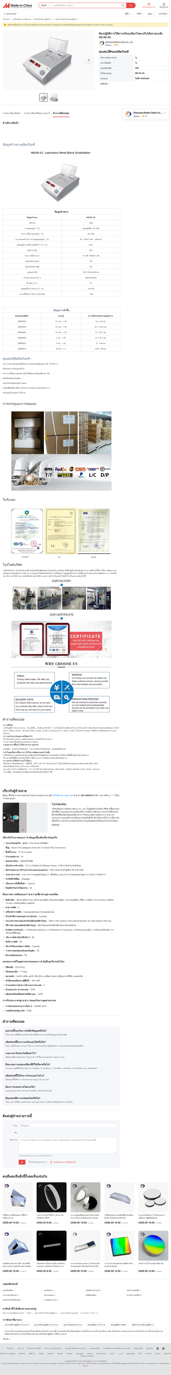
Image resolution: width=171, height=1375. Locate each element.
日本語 (41, 1353)
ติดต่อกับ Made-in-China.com (75, 1348)
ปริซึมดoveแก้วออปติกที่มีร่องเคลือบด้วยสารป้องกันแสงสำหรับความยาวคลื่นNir (118, 1218)
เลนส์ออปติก (8, 1290)
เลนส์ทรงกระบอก (93, 1290)
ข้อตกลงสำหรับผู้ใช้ (34, 1348)
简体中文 (22, 1353)
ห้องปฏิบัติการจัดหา (119, 1324)
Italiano (90, 1353)
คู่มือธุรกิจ (149, 1348)
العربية (120, 1353)
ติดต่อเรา (91, 25)
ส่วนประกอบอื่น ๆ (134, 1295)
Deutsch (70, 1353)
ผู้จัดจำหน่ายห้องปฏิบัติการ (143, 1324)
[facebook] (158, 1348)
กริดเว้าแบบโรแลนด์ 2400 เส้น (151, 1263)
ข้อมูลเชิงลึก (138, 1348)
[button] (123, 5)
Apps (150, 13)
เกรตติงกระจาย (50, 1300)
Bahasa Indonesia (87, 1356)
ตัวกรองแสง (49, 1295)
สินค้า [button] (44, 5)
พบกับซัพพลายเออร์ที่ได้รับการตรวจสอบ (117, 1348)
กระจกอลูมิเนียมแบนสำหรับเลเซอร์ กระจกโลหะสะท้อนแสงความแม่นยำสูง (85, 1218)
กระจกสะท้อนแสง (10, 1295)
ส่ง (22, 1162)
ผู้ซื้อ (127, 13)
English (12, 1353)
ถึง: (16, 1132)
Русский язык (101, 1353)
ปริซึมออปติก (91, 1295)
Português (80, 1353)
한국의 (112, 1353)
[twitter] (163, 1348)
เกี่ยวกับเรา (10, 1348)
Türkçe (157, 1353)
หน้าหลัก (6, 19)
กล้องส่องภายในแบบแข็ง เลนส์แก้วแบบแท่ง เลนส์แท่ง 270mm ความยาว (51, 1266)
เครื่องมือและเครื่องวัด (22, 19)
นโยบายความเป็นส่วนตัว (53, 1348)
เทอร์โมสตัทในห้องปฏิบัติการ (66, 19)
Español (60, 1353)
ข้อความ (21, 1348)
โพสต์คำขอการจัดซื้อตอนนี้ (63, 1162)
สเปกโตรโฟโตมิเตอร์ (11, 1300)
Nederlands (130, 1353)
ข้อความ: (13, 1139)
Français (50, 1353)
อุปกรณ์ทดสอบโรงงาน (73, 1324)
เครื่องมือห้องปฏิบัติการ (43, 19)
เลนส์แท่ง (48, 1290)
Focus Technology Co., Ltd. (87, 1361)
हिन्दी (139, 1353)
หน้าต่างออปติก (133, 1290)
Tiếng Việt (167, 1353)
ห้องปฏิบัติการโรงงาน (96, 1324)
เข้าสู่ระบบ (164, 7)
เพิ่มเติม (6, 1339)
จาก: (15, 1125)
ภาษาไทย (148, 1353)
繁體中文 (32, 1353)
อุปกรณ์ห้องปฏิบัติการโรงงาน (17, 1324)
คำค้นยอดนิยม (95, 1348)
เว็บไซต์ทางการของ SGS (62, 795)
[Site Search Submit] (131, 5)
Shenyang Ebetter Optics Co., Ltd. (119, 42)
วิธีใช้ (139, 13)
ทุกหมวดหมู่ (11, 13)
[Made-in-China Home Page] (17, 5)
